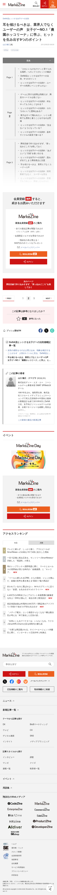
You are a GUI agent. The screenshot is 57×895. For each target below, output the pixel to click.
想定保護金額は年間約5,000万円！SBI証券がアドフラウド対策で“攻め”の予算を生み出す (30, 605)
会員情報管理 (16, 855)
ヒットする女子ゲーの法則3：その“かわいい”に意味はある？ (35, 109)
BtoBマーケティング (39, 724)
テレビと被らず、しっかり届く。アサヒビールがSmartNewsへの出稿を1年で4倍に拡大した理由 (28, 550)
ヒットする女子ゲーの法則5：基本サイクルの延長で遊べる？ (35, 133)
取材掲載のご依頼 (42, 689)
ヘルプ (13, 844)
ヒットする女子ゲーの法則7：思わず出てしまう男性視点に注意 (35, 159)
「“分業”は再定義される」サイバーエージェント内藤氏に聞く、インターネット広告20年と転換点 (30, 631)
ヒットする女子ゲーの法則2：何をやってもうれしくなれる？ (35, 102)
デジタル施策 (8, 735)
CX (31, 730)
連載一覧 (7, 768)
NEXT (48, 298)
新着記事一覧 (9, 709)
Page (10, 77)
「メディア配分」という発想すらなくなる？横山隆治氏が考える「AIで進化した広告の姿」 (30, 614)
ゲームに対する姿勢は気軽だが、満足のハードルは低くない (35, 96)
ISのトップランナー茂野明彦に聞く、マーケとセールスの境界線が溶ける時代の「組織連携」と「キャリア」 (30, 569)
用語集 (6, 787)
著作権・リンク (17, 848)
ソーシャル (14, 50)
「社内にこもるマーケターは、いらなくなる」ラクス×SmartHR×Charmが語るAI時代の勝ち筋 (30, 622)
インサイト (7, 741)
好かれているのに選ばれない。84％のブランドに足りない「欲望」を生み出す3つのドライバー (30, 588)
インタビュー (8, 757)
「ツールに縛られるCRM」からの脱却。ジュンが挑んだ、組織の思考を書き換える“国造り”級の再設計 (30, 579)
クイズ (33, 762)
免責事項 (14, 859)
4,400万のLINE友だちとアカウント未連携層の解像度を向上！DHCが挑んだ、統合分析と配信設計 (30, 596)
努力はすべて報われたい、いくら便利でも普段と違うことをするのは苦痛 (35, 118)
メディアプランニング (39, 741)
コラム (6, 50)
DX (4, 724)
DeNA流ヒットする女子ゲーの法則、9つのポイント (34, 77)
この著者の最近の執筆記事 (29, 419)
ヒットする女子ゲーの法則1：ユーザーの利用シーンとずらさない (35, 84)
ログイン (30, 261)
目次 (28, 60)
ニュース (7, 700)
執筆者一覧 (35, 768)
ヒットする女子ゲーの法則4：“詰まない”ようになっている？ (35, 126)
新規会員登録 (29, 254)
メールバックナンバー (30, 247)
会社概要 (14, 863)
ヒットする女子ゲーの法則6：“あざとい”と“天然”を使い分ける (35, 152)
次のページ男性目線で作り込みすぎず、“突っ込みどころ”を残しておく (28, 284)
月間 (41, 543)
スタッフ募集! (16, 851)
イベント (7, 778)
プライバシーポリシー (19, 871)
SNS (32, 735)
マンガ (6, 762)
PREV (9, 298)
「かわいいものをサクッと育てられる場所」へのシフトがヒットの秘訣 (35, 70)
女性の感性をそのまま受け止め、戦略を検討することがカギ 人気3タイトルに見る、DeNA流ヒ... (29, 351)
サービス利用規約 (18, 867)
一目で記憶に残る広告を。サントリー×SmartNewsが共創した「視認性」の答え (30, 559)
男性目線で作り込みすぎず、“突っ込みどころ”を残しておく (35, 145)
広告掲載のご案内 (15, 689)
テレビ (6, 730)
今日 (15, 543)
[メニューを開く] (4, 4)
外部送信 (14, 875)
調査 (32, 757)
